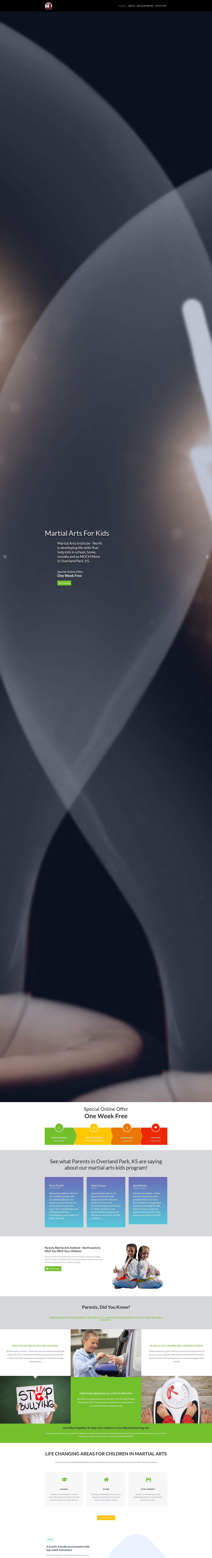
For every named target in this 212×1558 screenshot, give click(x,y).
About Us (131, 6)
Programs (122, 6)
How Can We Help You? (145, 6)
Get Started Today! (106, 1518)
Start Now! (54, 1268)
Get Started (64, 583)
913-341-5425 (160, 6)
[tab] (154, 1136)
